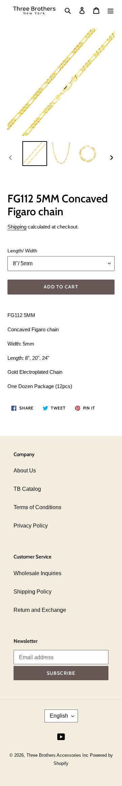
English (59, 716)
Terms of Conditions (37, 507)
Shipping (16, 227)
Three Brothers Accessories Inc (58, 755)
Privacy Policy (31, 526)
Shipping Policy (33, 592)
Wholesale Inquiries (37, 573)
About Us (25, 470)
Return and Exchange (40, 610)
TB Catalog (27, 489)
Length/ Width (22, 250)
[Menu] (110, 10)
